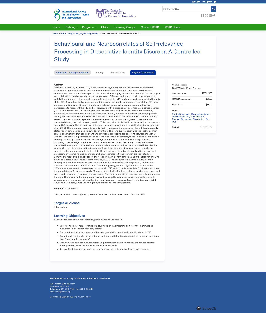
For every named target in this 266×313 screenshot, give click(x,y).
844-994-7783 (67, 289)
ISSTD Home (172, 27)
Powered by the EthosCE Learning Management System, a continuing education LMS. (206, 308)
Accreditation (117, 72)
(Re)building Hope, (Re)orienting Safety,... (79, 33)
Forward (213, 15)
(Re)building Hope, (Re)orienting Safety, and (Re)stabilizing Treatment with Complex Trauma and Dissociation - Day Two (191, 118)
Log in (197, 2)
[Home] (95, 13)
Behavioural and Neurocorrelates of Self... (121, 33)
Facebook (202, 15)
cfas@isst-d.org (63, 291)
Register (208, 2)
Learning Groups (125, 27)
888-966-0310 (86, 289)
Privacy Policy (84, 297)
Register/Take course (143, 72)
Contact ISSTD (150, 27)
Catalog (70, 27)
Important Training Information (72, 72)
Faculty (99, 72)
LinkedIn (210, 15)
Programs (88, 27)
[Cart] (215, 3)
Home (56, 27)
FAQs (104, 27)
